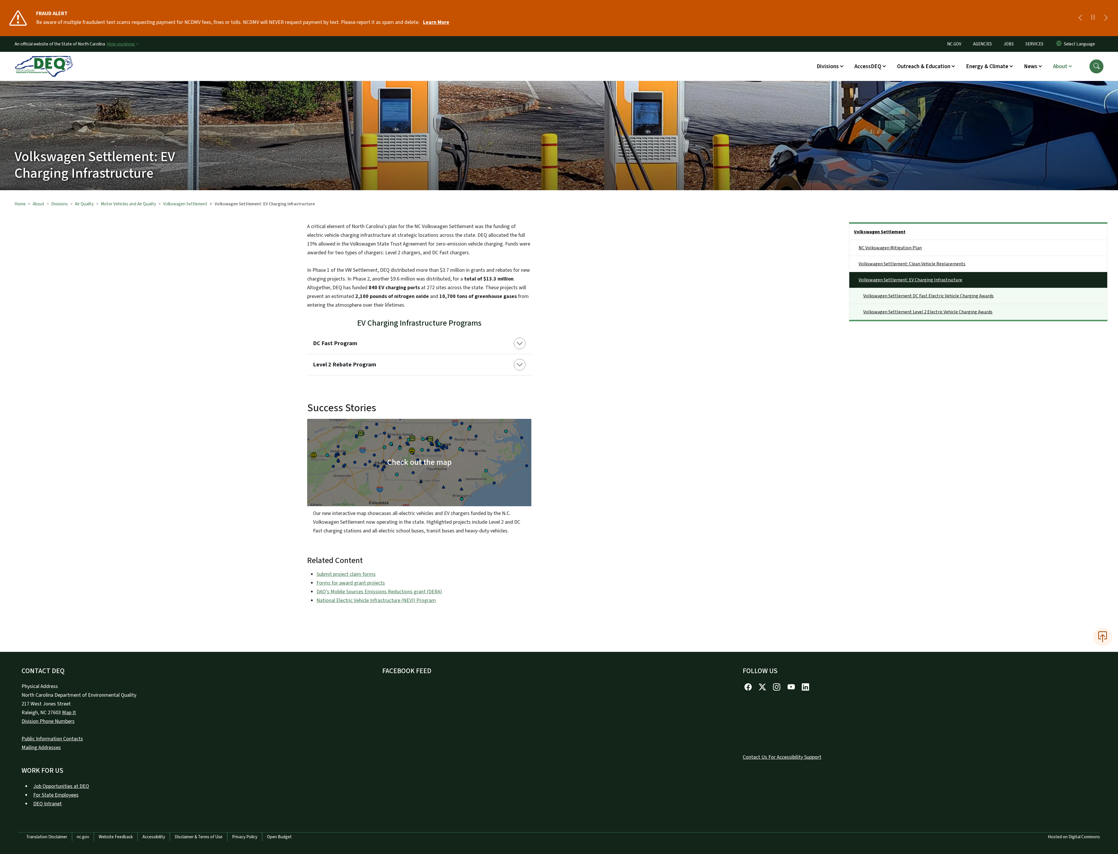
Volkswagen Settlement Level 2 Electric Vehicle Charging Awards (928, 312)
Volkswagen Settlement (185, 204)
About (38, 204)
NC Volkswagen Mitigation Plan (890, 248)
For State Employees (56, 795)
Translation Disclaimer (46, 837)
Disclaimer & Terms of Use (198, 837)
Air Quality (84, 204)
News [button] (1030, 66)
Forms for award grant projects (350, 583)
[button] (1096, 66)
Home (20, 204)
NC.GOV (954, 44)
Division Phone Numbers (48, 721)
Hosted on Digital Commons (1074, 837)
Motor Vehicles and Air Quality (128, 204)
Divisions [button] (828, 66)
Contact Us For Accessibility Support (782, 757)
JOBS (1009, 44)
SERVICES (1034, 44)
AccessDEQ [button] (868, 66)
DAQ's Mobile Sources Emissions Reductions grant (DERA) (379, 591)
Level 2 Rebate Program (344, 365)
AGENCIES (982, 44)
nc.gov (83, 837)
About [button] (1060, 66)
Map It (69, 712)
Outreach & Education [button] (923, 66)
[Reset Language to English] (1059, 44)
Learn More (436, 22)
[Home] (44, 59)
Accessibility (153, 837)
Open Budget (279, 837)
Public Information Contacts (52, 738)
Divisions (59, 204)
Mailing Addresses (41, 747)
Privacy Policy (244, 837)
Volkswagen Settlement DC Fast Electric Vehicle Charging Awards (928, 296)
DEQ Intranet (47, 803)
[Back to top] (1102, 637)
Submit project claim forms (346, 574)
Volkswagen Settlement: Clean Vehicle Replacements (912, 264)
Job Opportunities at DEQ (61, 786)
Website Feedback (116, 837)
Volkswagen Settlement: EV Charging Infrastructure (910, 280)
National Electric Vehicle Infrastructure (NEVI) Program (376, 600)
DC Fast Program (335, 343)
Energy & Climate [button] (987, 66)
